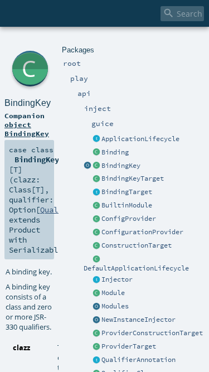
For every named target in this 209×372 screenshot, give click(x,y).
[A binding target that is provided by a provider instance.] (96, 346)
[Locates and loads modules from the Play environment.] (96, 306)
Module (113, 293)
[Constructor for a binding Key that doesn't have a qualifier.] (87, 166)
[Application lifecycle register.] (96, 139)
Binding (115, 152)
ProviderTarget (128, 346)
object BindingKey (26, 129)
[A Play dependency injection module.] (96, 293)
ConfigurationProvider (142, 232)
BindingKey (120, 166)
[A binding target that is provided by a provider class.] (96, 333)
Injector (117, 279)
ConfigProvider (128, 219)
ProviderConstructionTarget (152, 333)
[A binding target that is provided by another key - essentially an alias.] (96, 179)
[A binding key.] (96, 166)
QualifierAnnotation (138, 360)
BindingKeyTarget (132, 178)
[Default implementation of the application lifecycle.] (96, 259)
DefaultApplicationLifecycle (136, 268)
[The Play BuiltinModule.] (96, 205)
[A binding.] (96, 152)
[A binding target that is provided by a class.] (96, 245)
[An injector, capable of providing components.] (96, 280)
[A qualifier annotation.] (96, 360)
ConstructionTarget (136, 245)
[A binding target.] (96, 192)
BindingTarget (126, 192)
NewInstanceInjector (138, 319)
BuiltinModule (126, 205)
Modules (115, 306)
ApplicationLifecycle (140, 139)
